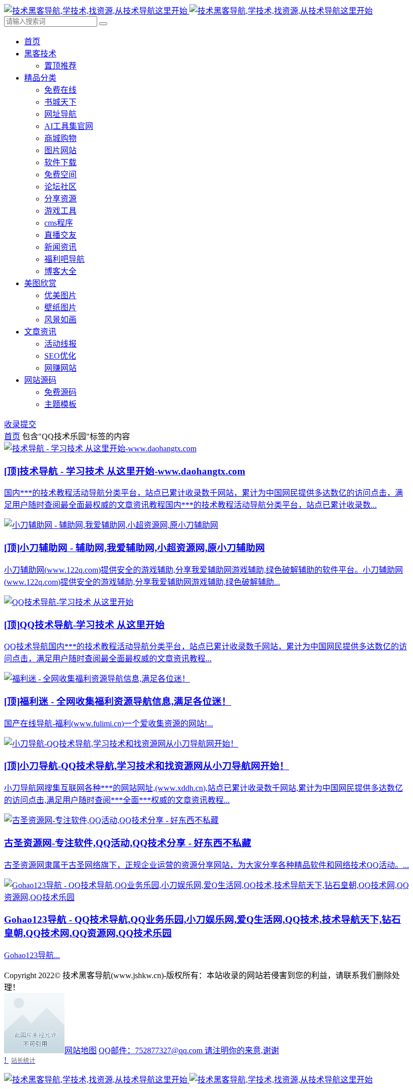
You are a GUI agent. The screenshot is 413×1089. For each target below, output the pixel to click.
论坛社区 (60, 186)
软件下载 (60, 162)
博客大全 (60, 271)
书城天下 (60, 102)
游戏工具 (60, 211)
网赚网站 (60, 368)
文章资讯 (40, 331)
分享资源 (60, 198)
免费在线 (60, 90)
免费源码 (60, 392)
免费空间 (60, 174)
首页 (32, 41)
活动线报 (60, 343)
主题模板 (60, 404)
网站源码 (40, 380)
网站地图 (80, 1050)
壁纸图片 (60, 307)
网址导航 (60, 114)
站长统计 (23, 1060)
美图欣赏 (40, 283)
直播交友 (60, 235)
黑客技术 (40, 53)
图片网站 (60, 150)
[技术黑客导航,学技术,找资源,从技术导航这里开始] (188, 11)
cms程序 (58, 223)
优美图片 (60, 295)
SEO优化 (60, 356)
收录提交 (20, 424)
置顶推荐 (60, 65)
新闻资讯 (60, 247)
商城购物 (60, 138)
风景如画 (60, 319)
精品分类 (40, 78)
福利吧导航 (64, 259)
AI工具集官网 (68, 126)
